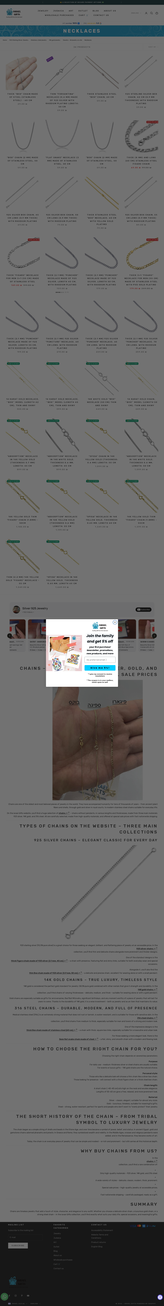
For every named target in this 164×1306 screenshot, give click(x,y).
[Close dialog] (115, 622)
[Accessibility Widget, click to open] (160, 1297)
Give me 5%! (100, 667)
